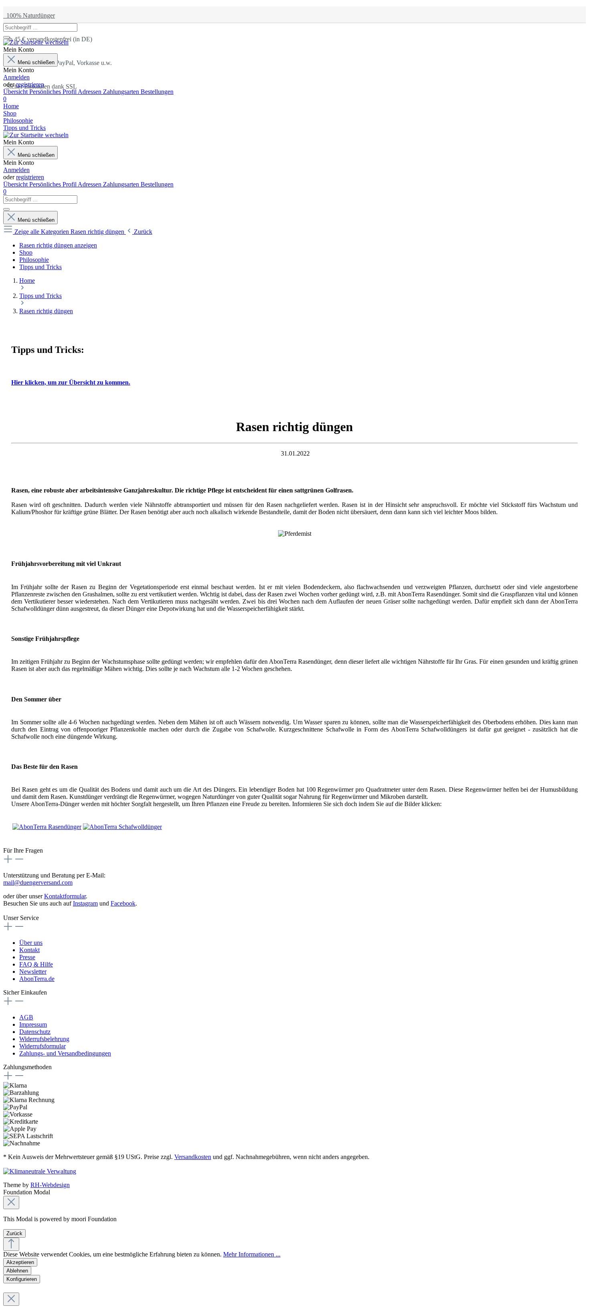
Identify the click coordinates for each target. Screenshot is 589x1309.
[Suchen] (6, 37)
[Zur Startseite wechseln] (36, 42)
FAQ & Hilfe (36, 964)
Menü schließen (36, 62)
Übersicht (16, 91)
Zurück (14, 1233)
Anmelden (16, 77)
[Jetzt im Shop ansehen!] (46, 826)
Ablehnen (17, 1271)
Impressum (33, 1024)
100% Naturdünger (29, 15)
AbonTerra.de (36, 978)
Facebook (123, 903)
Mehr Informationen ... (251, 1254)
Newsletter (32, 971)
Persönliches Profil (53, 91)
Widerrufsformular (42, 1046)
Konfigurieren (21, 1279)
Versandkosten (192, 1156)
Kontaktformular (65, 896)
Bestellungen (157, 91)
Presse (27, 957)
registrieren (30, 84)
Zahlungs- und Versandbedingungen (65, 1053)
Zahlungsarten (122, 91)
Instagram (85, 903)
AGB (26, 1017)
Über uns (30, 942)
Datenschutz (34, 1031)
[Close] (11, 1202)
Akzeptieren (20, 1262)
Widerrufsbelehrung (44, 1038)
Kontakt (29, 949)
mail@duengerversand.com (38, 882)
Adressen (90, 91)
